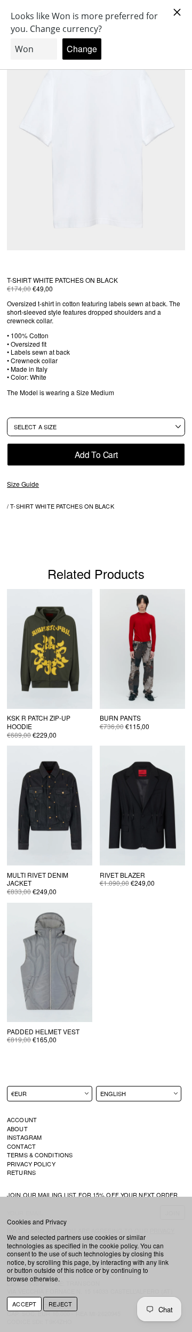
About (17, 1128)
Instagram (24, 1137)
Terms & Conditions (40, 1154)
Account (22, 1119)
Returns (21, 1172)
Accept (24, 1304)
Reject (60, 1304)
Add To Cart (96, 454)
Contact (21, 1146)
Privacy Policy (31, 1163)
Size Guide (23, 484)
